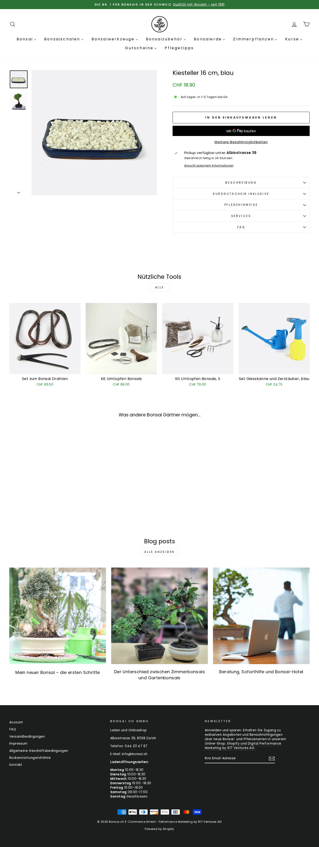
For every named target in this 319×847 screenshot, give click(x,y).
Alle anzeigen (159, 552)
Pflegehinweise (241, 205)
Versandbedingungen (27, 736)
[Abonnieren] (272, 758)
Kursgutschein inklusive (241, 194)
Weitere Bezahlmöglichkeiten (241, 141)
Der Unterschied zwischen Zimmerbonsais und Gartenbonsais (159, 674)
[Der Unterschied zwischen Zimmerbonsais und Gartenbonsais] (159, 616)
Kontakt (15, 765)
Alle (159, 287)
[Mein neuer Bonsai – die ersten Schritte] (57, 616)
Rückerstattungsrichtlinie (30, 758)
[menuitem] (26, 39)
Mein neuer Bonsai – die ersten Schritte (57, 672)
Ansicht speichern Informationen (209, 165)
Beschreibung (241, 183)
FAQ (241, 227)
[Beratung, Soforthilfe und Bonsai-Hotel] (261, 616)
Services (241, 216)
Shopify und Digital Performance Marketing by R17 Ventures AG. (243, 745)
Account (16, 722)
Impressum (18, 743)
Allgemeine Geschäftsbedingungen (38, 751)
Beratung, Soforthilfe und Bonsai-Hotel (261, 672)
